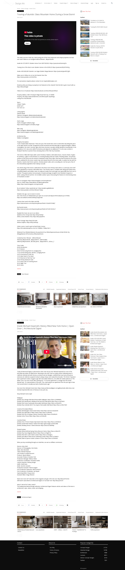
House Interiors (89, 289)
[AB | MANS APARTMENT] (99, 299)
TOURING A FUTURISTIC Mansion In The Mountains (97, 21)
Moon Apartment (58, 307)
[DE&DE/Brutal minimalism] (26, 299)
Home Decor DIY (72, 289)
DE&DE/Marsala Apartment (79, 307)
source (19, 268)
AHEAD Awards (50, 289)
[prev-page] (18, 312)
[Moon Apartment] (62, 299)
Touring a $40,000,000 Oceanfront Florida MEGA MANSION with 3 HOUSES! (97, 41)
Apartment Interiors (61, 289)
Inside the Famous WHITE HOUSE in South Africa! (97, 46)
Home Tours (32, 8)
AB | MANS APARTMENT (96, 307)
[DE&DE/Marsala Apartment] (81, 299)
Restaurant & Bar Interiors (101, 289)
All (44, 289)
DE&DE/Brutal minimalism (24, 307)
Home (18, 8)
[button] (112, 3)
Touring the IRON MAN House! (98, 27)
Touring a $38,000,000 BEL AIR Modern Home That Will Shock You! (98, 34)
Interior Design (24, 8)
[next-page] (21, 312)
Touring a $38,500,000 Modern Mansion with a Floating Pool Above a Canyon (98, 54)
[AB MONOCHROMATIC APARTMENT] (44, 299)
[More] (67, 282)
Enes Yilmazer (25, 274)
